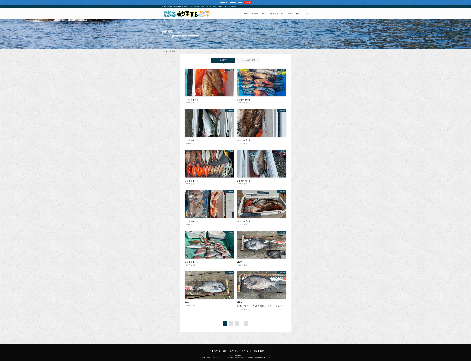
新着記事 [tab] (223, 60)
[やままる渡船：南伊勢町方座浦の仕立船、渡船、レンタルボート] (186, 13)
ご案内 (262, 351)
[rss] (304, 6)
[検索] (307, 6)
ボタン (247, 2)
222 (245, 323)
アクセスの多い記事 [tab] (247, 60)
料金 (255, 351)
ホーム (208, 351)
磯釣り (184, 36)
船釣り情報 (176, 36)
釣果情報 (217, 351)
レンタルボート (193, 36)
